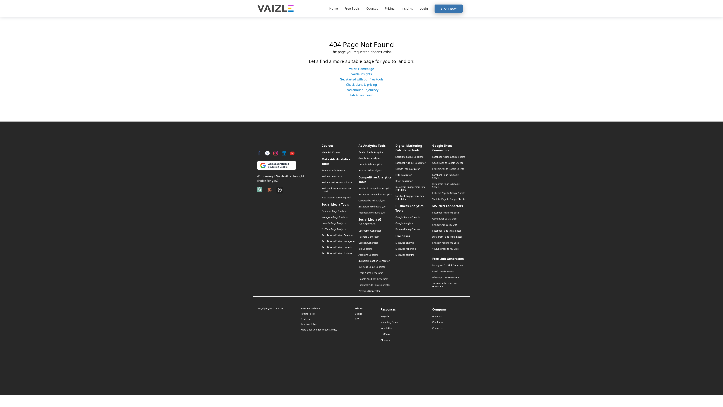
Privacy (358, 308)
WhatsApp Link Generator (445, 277)
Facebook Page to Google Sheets (445, 177)
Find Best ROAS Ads (332, 176)
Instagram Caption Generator (374, 260)
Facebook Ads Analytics (370, 152)
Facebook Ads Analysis (333, 170)
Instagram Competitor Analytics (375, 194)
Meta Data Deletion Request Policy (319, 329)
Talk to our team (361, 95)
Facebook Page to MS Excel (446, 230)
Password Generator (369, 291)
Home (333, 8)
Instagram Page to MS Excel (447, 236)
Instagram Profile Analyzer (372, 206)
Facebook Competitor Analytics (374, 188)
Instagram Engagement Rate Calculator (410, 189)
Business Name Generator (372, 267)
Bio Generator (365, 248)
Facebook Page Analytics (334, 211)
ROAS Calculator (404, 181)
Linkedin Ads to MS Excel (445, 224)
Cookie (358, 313)
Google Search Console (407, 217)
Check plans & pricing (361, 85)
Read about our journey (361, 90)
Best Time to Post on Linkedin (337, 247)
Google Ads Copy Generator (373, 279)
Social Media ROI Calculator (409, 156)
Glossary (385, 340)
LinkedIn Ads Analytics (370, 164)
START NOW (449, 8)
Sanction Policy (309, 324)
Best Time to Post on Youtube (337, 253)
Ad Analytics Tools (372, 146)
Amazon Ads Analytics (370, 170)
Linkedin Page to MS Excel (445, 242)
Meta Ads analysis (404, 242)
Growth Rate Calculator (407, 169)
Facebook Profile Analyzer (372, 212)
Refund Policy (308, 313)
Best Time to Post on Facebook (338, 235)
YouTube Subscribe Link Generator (444, 285)
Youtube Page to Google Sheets (448, 199)
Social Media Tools (335, 204)
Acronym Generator (368, 254)
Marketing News (389, 322)
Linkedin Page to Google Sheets (448, 193)
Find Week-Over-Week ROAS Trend (336, 190)
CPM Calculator (403, 175)
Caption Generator (368, 242)
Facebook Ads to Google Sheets (448, 156)
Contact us (437, 328)
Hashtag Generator (368, 236)
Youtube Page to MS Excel (445, 248)
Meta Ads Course (331, 152)
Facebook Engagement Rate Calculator (410, 198)
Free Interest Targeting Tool (336, 197)
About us (437, 316)
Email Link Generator (443, 271)
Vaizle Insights (361, 74)
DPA (357, 319)
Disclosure (306, 319)
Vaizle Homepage (361, 69)
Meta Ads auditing (404, 254)
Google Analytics (404, 223)
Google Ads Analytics (369, 158)
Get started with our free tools (361, 79)
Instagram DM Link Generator (448, 265)
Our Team (437, 322)
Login (424, 8)
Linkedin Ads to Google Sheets (448, 169)
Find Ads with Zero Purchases (337, 182)
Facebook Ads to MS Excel (445, 212)
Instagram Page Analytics (335, 217)
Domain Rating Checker (407, 229)
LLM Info (385, 334)
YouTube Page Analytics (334, 229)
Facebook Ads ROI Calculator (410, 162)
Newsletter (386, 328)
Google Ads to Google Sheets (447, 162)
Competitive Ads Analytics (372, 200)
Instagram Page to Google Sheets (446, 186)
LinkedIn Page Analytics (334, 223)
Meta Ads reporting (405, 248)
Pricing (390, 8)
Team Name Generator (370, 273)
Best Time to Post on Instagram (338, 241)
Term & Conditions (310, 308)
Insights (407, 8)
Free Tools (352, 8)
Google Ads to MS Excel (444, 218)
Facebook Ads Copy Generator (374, 285)
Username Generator (369, 230)
